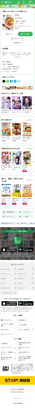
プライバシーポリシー (7, 348)
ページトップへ (17, 398)
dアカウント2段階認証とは (7, 353)
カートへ (11, 34)
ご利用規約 (4, 343)
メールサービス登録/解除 (7, 324)
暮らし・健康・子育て (14, 66)
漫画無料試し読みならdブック (7, 223)
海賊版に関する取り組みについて (7, 358)
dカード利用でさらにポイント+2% (22, 26)
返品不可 (17, 28)
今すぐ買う (26, 34)
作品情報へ (16, 42)
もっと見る (28, 120)
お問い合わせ (5, 329)
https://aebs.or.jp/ (16, 373)
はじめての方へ (8, 320)
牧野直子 (17, 15)
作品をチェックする (19, 38)
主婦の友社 (10, 64)
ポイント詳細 (19, 23)
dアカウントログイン (7, 334)
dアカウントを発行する (17, 389)
